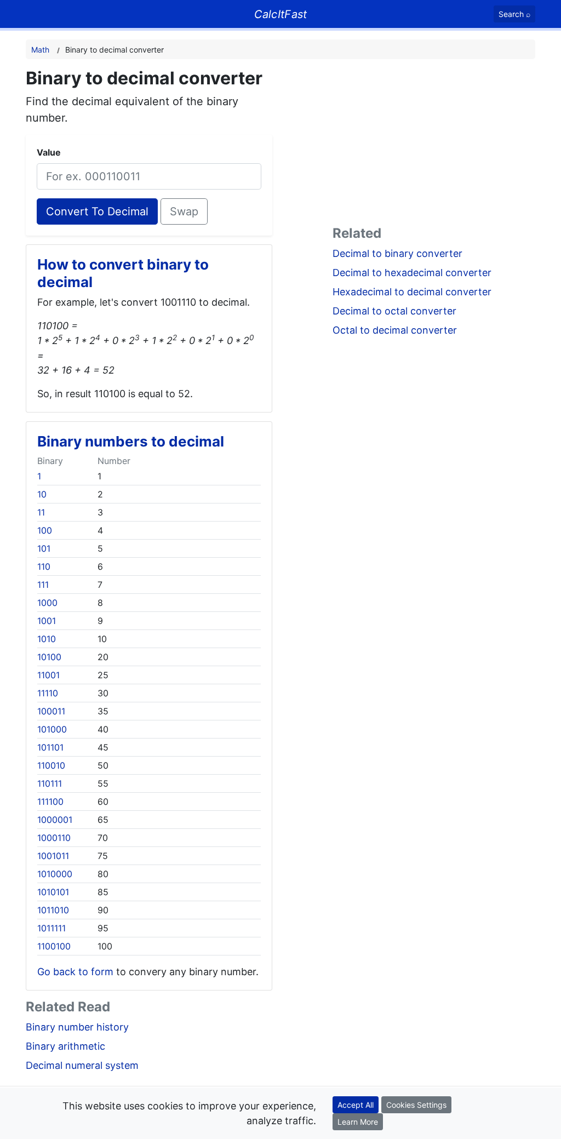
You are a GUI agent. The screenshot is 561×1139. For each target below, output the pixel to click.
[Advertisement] (434, 144)
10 (42, 494)
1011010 (53, 910)
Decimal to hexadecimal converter (412, 272)
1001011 (53, 855)
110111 (49, 783)
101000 (52, 729)
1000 (47, 602)
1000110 (54, 837)
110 (43, 566)
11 (41, 512)
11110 (47, 693)
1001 (46, 620)
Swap (184, 211)
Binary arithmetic (65, 1046)
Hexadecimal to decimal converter (412, 291)
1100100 (54, 946)
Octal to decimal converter (395, 330)
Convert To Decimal (97, 211)
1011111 (51, 928)
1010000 (54, 873)
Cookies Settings (416, 1104)
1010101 (53, 891)
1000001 (54, 819)
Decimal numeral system (82, 1065)
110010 (51, 765)
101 (43, 548)
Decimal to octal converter (394, 311)
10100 (49, 656)
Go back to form (75, 971)
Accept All (355, 1104)
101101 (50, 747)
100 (44, 530)
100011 (51, 711)
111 (43, 584)
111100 (50, 801)
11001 (48, 674)
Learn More (357, 1121)
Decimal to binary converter (397, 253)
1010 (46, 638)
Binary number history (77, 1027)
